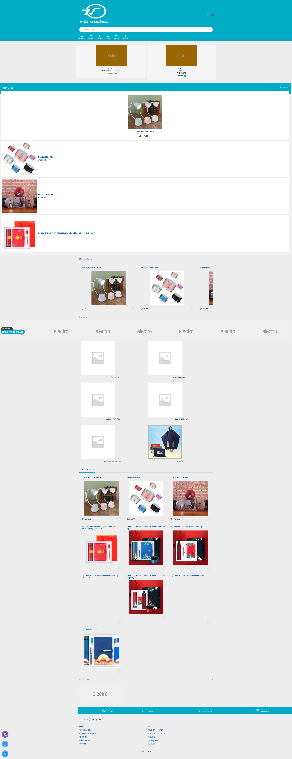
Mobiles (99, 38)
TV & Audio (107, 38)
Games (116, 38)
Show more (83, 317)
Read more (119, 568)
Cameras (90, 38)
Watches (125, 38)
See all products (84, 679)
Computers (81, 38)
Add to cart (133, 308)
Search (209, 29)
